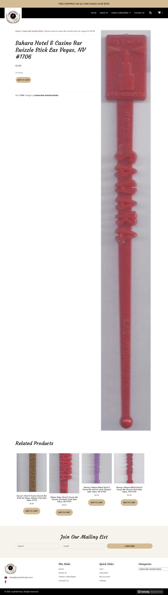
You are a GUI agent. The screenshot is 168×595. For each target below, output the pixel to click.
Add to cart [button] (31, 511)
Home (17, 31)
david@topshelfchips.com (21, 577)
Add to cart (23, 80)
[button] (150, 13)
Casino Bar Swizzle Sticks (32, 31)
